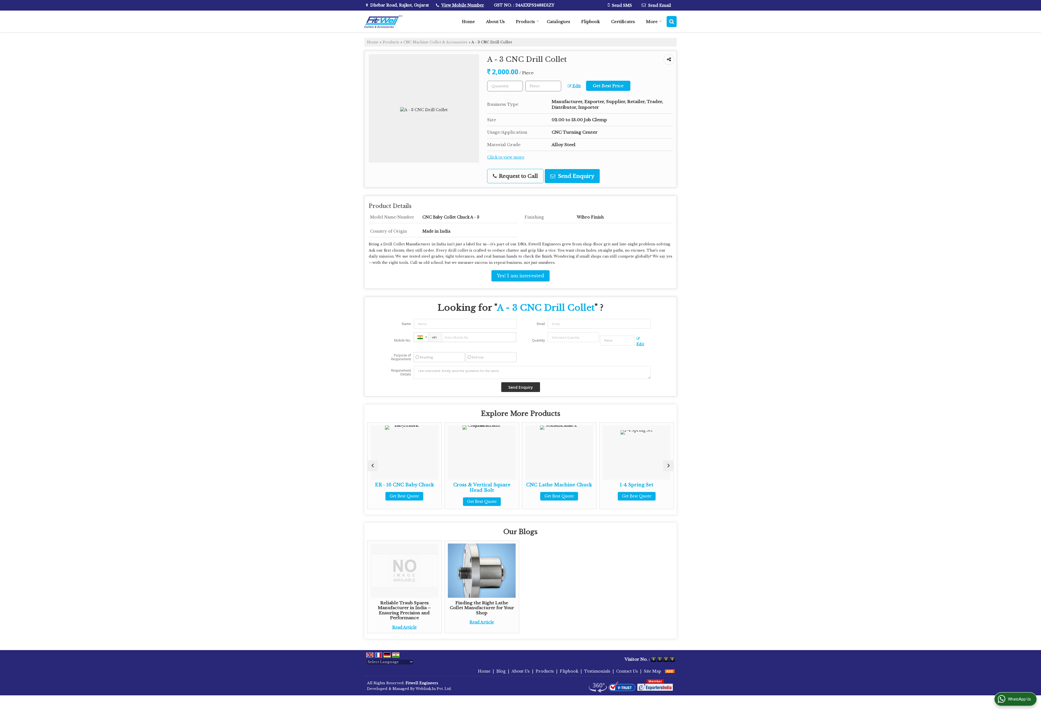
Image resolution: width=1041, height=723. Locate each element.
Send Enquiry (575, 176)
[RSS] (670, 671)
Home (468, 21)
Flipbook (590, 21)
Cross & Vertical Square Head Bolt (408, 487)
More (652, 21)
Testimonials (597, 671)
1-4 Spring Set (563, 485)
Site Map (652, 671)
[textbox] (543, 86)
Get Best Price (608, 85)
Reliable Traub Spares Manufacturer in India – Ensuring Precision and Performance (404, 610)
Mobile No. (402, 340)
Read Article (404, 627)
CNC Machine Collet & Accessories (435, 42)
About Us (495, 21)
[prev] (372, 465)
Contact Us (627, 671)
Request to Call (517, 176)
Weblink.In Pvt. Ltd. (434, 689)
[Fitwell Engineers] (383, 21)
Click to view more (505, 157)
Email (541, 324)
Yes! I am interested (520, 276)
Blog (501, 671)
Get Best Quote (408, 501)
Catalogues (558, 21)
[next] (668, 465)
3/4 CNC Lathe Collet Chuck (640, 487)
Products (525, 21)
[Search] (672, 21)
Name (406, 324)
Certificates (623, 21)
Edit (576, 86)
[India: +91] (421, 337)
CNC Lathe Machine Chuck (486, 485)
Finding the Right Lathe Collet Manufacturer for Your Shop (482, 607)
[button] (462, 5)
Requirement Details (401, 372)
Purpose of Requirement (401, 357)
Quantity (538, 340)
